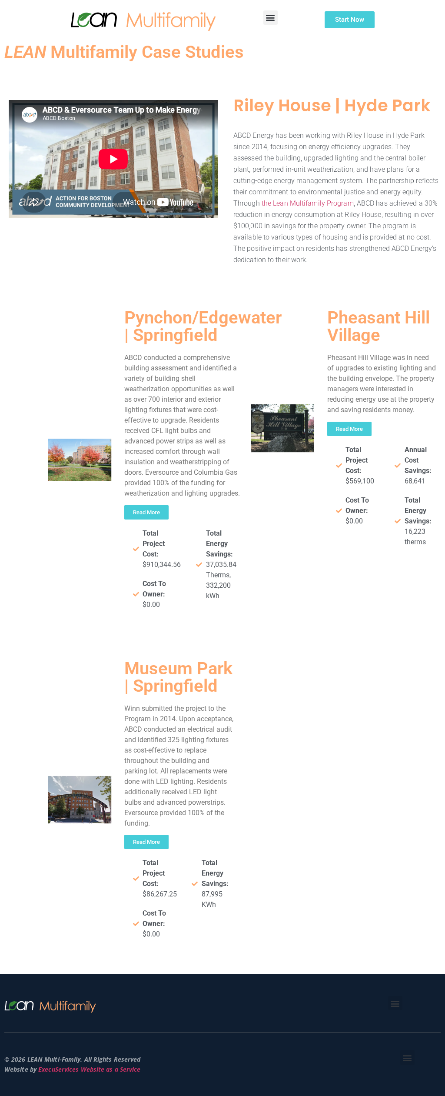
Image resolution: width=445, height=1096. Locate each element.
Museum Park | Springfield (178, 677)
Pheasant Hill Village (378, 326)
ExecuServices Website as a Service (89, 1069)
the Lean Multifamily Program (308, 203)
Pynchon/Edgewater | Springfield (203, 326)
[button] (270, 17)
